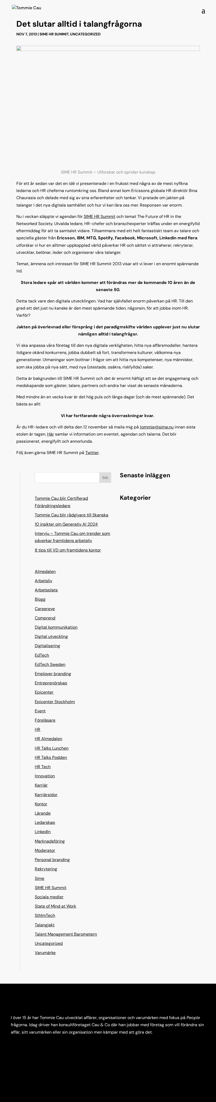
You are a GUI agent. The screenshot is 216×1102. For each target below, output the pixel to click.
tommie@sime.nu (157, 427)
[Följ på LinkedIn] (15, 1048)
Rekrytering (46, 869)
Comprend (45, 618)
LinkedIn (43, 831)
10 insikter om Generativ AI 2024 (66, 524)
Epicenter (44, 692)
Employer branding (53, 673)
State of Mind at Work (55, 906)
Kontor (41, 804)
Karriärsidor (46, 794)
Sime (39, 878)
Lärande (43, 813)
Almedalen (45, 571)
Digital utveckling (51, 636)
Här (50, 434)
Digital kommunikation (56, 627)
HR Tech (43, 766)
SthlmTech (45, 915)
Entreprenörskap (51, 683)
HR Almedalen (48, 738)
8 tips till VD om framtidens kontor (68, 550)
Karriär (41, 785)
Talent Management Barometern (66, 934)
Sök (105, 477)
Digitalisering (47, 645)
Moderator (45, 850)
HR (37, 729)
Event (40, 711)
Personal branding (52, 859)
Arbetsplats (46, 590)
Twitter (92, 452)
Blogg (40, 599)
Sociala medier (49, 897)
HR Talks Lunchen (51, 748)
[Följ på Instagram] (25, 1048)
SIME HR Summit (54, 34)
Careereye (45, 608)
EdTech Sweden (50, 664)
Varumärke (45, 952)
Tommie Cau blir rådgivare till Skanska (71, 515)
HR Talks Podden (51, 757)
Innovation (45, 776)
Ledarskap (45, 822)
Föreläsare (45, 720)
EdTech (42, 655)
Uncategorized (85, 34)
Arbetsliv (43, 580)
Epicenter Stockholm (55, 701)
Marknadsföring (50, 841)
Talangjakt (45, 925)
